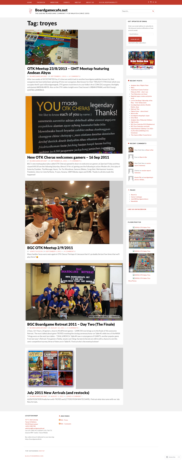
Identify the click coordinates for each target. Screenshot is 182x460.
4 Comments (69, 251)
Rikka (132, 87)
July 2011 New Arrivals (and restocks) (58, 392)
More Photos (132, 281)
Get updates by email (137, 21)
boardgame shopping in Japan (140, 115)
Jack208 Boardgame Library (139, 199)
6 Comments (74, 76)
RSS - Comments (66, 424)
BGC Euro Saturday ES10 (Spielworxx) (143, 124)
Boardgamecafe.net (51, 10)
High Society (135, 122)
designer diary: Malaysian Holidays (141, 120)
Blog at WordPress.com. (34, 456)
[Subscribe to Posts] (59, 420)
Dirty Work (134, 118)
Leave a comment (73, 396)
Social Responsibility (108, 2)
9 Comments (75, 161)
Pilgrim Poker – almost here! (139, 111)
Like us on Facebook (137, 209)
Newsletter (134, 201)
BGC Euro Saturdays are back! (140, 126)
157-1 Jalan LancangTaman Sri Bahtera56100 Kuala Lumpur (31, 422)
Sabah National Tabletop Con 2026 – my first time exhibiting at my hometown (142, 131)
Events (67, 2)
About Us (90, 2)
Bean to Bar (134, 113)
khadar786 (137, 177)
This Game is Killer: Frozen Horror (141, 135)
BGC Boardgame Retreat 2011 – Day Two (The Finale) (71, 324)
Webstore (54, 2)
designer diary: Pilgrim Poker (140, 85)
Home (29, 2)
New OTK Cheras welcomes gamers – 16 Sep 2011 (68, 157)
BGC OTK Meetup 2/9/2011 (50, 247)
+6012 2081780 (30, 426)
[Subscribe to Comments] (59, 424)
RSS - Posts (64, 420)
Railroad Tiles (135, 109)
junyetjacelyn (36, 251)
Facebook (41, 2)
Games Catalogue (136, 197)
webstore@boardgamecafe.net (34, 428)
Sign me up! (135, 39)
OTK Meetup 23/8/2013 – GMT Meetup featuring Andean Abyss (68, 70)
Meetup (78, 2)
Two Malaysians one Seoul (139, 94)
